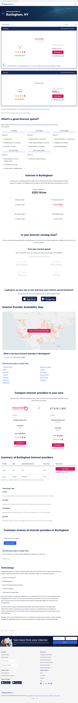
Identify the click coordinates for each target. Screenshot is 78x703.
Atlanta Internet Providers (45, 667)
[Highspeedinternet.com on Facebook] (41, 684)
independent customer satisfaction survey (39, 109)
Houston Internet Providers (45, 659)
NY (6, 630)
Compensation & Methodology (33, 695)
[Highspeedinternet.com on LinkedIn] (51, 684)
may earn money (5, 1)
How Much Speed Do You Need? (7, 675)
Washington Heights (45, 367)
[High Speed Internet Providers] (8, 4)
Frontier (7, 357)
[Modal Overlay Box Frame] (39, 641)
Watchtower (6, 382)
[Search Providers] (15, 660)
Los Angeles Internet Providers (46, 654)
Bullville (5, 369)
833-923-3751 (60, 56)
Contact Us (42, 678)
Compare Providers (5, 654)
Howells (42, 369)
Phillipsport (6, 377)
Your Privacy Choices (56, 695)
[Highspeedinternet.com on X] (43, 684)
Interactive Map (39, 330)
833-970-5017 (60, 100)
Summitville (6, 372)
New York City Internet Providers (46, 662)
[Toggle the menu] (75, 4)
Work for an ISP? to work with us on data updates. (15, 113)
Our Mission (42, 675)
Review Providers (4, 657)
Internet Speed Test (5, 673)
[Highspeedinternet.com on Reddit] (48, 684)
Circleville (5, 375)
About (41, 673)
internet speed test (46, 124)
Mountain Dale (44, 377)
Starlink (4, 476)
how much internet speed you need (24, 124)
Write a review (10, 543)
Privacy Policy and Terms (44, 695)
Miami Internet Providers (45, 665)
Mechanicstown (44, 375)
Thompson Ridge (7, 367)
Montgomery (43, 372)
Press (41, 680)
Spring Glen (6, 380)
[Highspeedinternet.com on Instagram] (46, 684)
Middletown (43, 380)
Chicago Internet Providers (45, 657)
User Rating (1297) (20, 55)
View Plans (56, 52)
